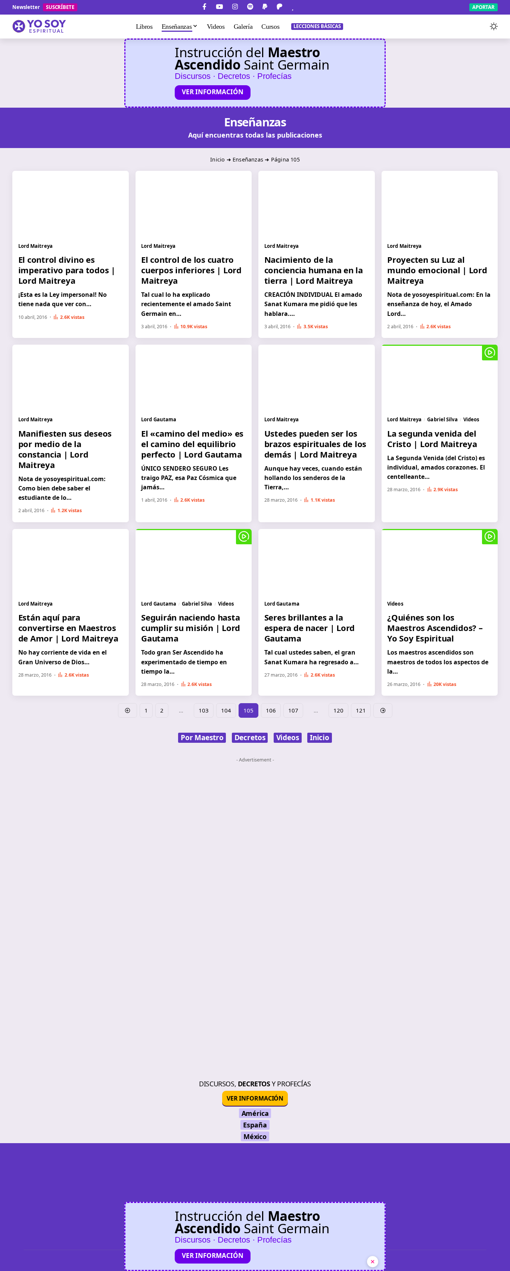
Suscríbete (60, 7)
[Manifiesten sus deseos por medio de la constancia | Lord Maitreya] (70, 377)
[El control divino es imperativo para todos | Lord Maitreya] (70, 203)
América (255, 1113)
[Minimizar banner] (372, 1261)
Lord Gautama (158, 419)
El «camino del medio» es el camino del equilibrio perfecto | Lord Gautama (192, 444)
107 (293, 710)
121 (361, 710)
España (255, 1124)
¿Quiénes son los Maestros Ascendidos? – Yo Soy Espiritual (435, 628)
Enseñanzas (248, 159)
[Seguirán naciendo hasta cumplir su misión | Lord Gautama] (194, 561)
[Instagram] (235, 7)
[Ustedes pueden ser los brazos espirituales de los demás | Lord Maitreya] (316, 377)
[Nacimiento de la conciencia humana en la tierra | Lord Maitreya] (316, 203)
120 (338, 710)
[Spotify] (250, 7)
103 (204, 710)
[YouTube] (219, 7)
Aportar (483, 7)
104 (226, 710)
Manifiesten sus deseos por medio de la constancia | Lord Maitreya (65, 449)
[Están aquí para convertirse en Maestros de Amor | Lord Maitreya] (70, 561)
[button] (479, 26)
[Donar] (293, 7)
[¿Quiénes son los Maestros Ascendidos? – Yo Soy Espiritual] (440, 561)
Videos (471, 419)
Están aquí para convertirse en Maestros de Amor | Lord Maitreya (68, 628)
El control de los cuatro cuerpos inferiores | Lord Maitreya (191, 270)
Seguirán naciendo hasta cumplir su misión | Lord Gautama (190, 628)
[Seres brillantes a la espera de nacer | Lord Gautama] (316, 561)
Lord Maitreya (35, 246)
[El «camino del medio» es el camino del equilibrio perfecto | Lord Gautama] (194, 377)
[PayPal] (265, 7)
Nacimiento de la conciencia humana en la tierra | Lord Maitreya (313, 270)
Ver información (212, 91)
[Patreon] (279, 7)
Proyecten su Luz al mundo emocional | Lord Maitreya (437, 270)
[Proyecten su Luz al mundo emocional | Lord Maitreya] (440, 203)
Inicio (217, 159)
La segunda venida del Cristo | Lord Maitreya (432, 438)
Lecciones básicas (317, 26)
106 (271, 710)
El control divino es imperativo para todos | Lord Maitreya (66, 270)
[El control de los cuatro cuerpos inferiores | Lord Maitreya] (194, 203)
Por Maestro (202, 737)
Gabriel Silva (442, 419)
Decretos (249, 737)
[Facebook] (204, 7)
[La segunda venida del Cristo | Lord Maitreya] (440, 377)
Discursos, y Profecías (255, 1083)
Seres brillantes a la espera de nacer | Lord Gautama (309, 628)
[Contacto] (305, 7)
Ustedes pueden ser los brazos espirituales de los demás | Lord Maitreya (315, 444)
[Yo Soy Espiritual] (255, 1197)
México (255, 1136)
